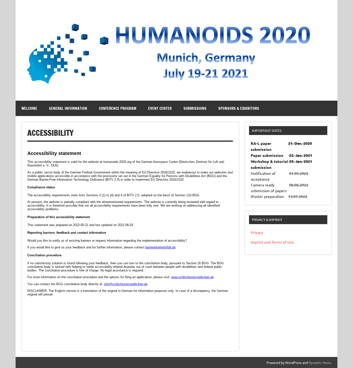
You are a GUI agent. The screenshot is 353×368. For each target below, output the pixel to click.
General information (68, 108)
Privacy (257, 232)
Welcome (29, 108)
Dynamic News (320, 362)
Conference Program (117, 108)
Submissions (195, 108)
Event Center (160, 108)
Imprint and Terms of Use (272, 241)
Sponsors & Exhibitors (238, 108)
